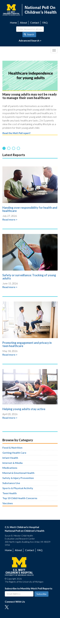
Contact (34, 22)
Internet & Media (12, 462)
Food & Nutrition (12, 447)
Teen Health (9, 493)
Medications (9, 467)
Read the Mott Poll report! (16, 132)
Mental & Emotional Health (18, 472)
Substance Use (11, 482)
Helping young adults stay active (23, 409)
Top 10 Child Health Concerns (19, 498)
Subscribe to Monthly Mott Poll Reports (28, 588)
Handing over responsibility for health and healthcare (29, 209)
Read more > (9, 219)
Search (30, 34)
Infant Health (10, 457)
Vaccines (7, 503)
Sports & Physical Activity (17, 488)
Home (13, 22)
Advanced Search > (30, 40)
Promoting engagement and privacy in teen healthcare (27, 344)
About (23, 22)
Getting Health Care (14, 452)
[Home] (30, 9)
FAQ (45, 22)
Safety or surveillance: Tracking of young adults (29, 276)
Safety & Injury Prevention (18, 477)
